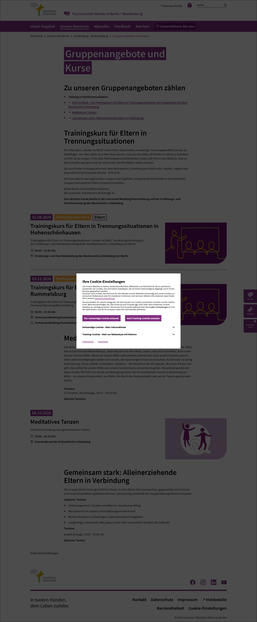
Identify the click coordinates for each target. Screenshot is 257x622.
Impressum (103, 341)
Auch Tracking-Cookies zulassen (143, 318)
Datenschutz (88, 341)
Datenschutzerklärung (105, 298)
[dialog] (128, 311)
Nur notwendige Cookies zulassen (101, 318)
